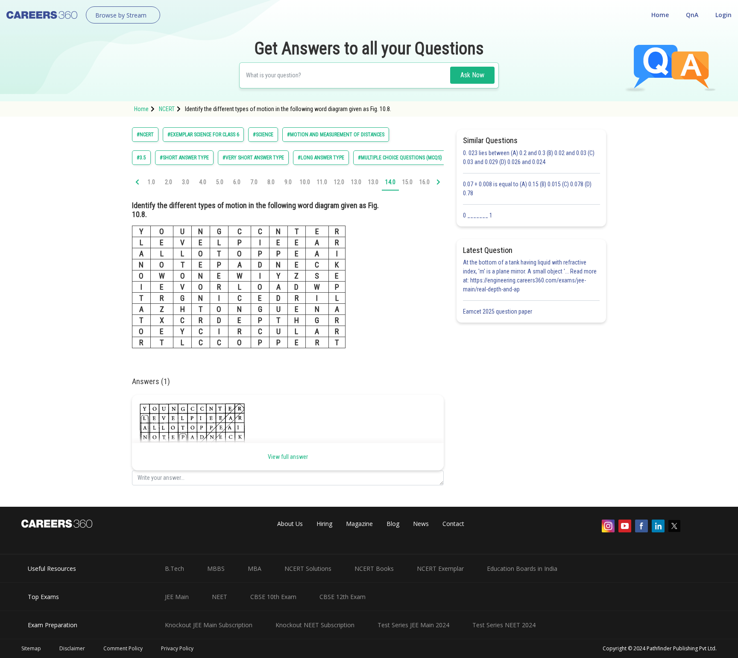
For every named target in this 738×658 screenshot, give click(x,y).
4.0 (202, 182)
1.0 (151, 182)
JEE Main (177, 597)
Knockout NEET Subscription (314, 625)
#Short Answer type (184, 158)
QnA (692, 15)
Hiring (324, 524)
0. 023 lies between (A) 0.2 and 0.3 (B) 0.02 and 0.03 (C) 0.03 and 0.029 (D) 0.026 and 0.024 (528, 157)
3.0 (185, 182)
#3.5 (141, 158)
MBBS (216, 568)
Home (660, 15)
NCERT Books (374, 568)
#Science (263, 135)
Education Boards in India (522, 568)
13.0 (356, 182)
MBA (254, 568)
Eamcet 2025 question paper (498, 311)
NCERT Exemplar (440, 568)
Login (723, 15)
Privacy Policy (177, 648)
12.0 (339, 182)
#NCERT (145, 135)
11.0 (322, 182)
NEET (219, 597)
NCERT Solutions (307, 568)
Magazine (359, 524)
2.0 (168, 182)
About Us (290, 524)
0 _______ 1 (477, 215)
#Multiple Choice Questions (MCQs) (400, 158)
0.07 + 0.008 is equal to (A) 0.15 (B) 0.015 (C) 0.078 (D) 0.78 (527, 189)
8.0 (271, 182)
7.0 (254, 182)
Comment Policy (123, 648)
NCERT (167, 109)
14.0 (390, 182)
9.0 (288, 182)
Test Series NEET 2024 (504, 625)
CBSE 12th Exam (342, 597)
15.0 (407, 182)
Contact (453, 524)
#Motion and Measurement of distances (335, 135)
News (421, 524)
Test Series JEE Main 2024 (413, 625)
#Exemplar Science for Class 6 (203, 135)
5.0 (219, 182)
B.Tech (174, 568)
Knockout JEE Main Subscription (208, 625)
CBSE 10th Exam (273, 597)
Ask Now (472, 75)
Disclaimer (72, 648)
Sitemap (31, 648)
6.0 (236, 182)
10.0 (305, 182)
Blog (393, 524)
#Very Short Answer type (253, 158)
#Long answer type (321, 158)
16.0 (424, 182)
